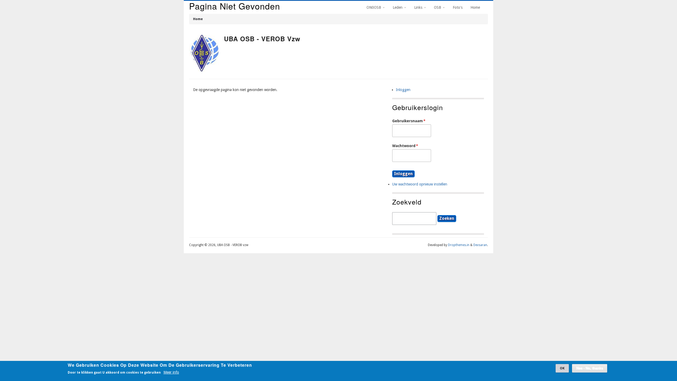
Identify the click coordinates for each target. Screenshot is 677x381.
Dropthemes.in (458, 245)
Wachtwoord (403, 146)
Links (418, 7)
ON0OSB (374, 7)
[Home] (204, 54)
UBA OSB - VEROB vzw (262, 38)
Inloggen (403, 90)
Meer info (171, 372)
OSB (438, 7)
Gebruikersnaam (407, 121)
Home (198, 19)
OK (562, 368)
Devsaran (480, 245)
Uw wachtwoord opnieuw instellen (419, 184)
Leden (398, 7)
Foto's (458, 7)
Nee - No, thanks (589, 368)
